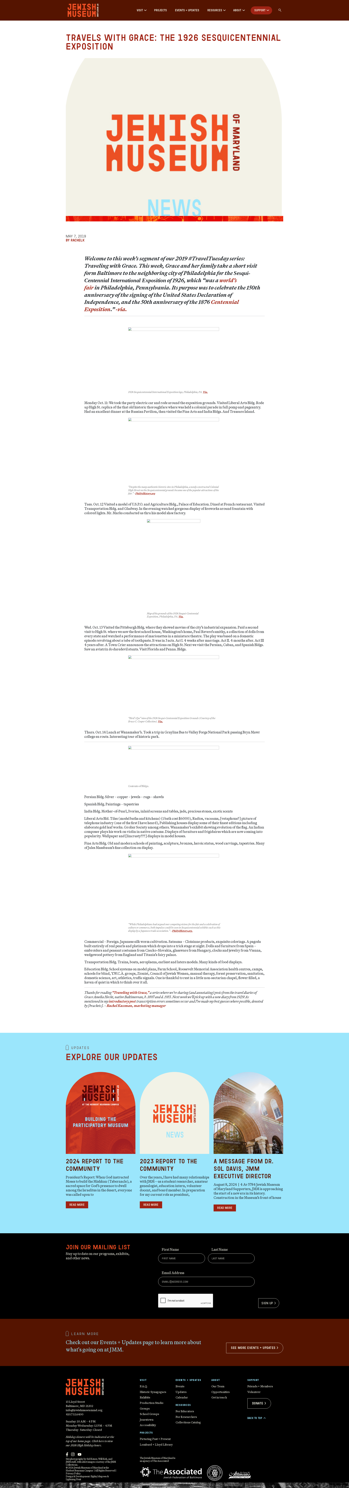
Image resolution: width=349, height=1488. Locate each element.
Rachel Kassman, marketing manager (136, 1005)
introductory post (122, 1001)
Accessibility (148, 1425)
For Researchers (186, 1417)
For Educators (185, 1411)
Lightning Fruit (73, 1479)
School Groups (149, 1414)
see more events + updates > (254, 1347)
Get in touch (219, 1397)
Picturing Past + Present (155, 1439)
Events (180, 1386)
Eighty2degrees (99, 1476)
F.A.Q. (143, 1386)
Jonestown (146, 1419)
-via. (121, 309)
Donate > (259, 1403)
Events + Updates (187, 10)
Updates (181, 1392)
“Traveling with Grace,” (130, 992)
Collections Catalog (188, 1422)
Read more (77, 1204)
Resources (214, 10)
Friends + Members (260, 1386)
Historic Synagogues (153, 1392)
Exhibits (145, 1397)
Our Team (217, 1386)
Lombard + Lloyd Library (156, 1444)
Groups (145, 1408)
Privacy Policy (73, 1473)
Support (260, 10)
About (237, 10)
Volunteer (253, 1392)
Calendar (182, 1397)
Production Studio (151, 1403)
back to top (256, 1418)
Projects (160, 10)
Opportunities (220, 1392)
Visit (140, 10)
